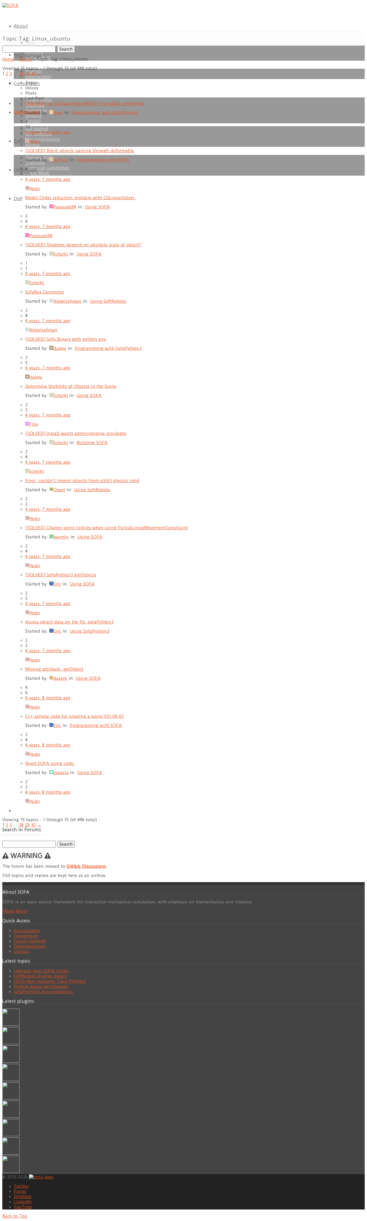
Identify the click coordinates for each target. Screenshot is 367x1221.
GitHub (33, 144)
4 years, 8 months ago (48, 697)
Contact (33, 120)
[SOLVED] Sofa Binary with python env (65, 339)
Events (21, 141)
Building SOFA (92, 442)
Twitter (21, 1186)
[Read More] (15, 911)
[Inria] (41, 1176)
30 (33, 73)
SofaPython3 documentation (43, 991)
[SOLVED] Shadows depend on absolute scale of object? (83, 244)
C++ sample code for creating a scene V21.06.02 (74, 716)
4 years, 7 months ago (48, 179)
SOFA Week (37, 173)
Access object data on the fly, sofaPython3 (69, 622)
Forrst (20, 1191)
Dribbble (23, 1196)
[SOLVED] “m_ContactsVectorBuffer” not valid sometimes (84, 103)
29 (27, 73)
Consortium (26, 935)
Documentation (30, 946)
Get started (36, 128)
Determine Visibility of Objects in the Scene (70, 386)
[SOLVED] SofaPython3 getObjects (60, 574)
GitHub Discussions (86, 866)
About (21, 26)
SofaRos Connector (44, 292)
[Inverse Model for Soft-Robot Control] (10, 1171)
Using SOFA (97, 207)
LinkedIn (23, 1201)
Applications (28, 54)
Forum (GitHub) (30, 941)
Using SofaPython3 (89, 631)
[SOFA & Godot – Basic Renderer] (10, 1116)
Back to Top (14, 1216)
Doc (18, 198)
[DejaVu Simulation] (10, 1042)
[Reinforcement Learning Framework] (10, 1134)
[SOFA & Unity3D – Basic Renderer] (10, 1098)
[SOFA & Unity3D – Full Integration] (10, 1079)
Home (8, 59)
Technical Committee (47, 167)
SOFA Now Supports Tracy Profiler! (50, 981)
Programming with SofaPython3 (104, 112)
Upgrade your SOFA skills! (41, 971)
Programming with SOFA (103, 159)
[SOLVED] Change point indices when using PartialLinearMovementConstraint (106, 527)
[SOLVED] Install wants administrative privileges (75, 433)
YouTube (23, 1207)
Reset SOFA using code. (50, 763)
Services (33, 115)
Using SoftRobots (108, 301)
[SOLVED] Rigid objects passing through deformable (79, 150)
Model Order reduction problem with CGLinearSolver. (80, 197)
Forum (25, 59)
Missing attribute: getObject (54, 669)
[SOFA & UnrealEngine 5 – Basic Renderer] (10, 1061)
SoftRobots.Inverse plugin (40, 976)
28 (21, 73)
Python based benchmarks (41, 986)
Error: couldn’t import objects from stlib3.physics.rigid (82, 480)
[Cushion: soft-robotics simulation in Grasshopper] (10, 1024)
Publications (38, 76)
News (30, 42)
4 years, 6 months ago (48, 132)
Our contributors (42, 139)
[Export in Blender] (10, 1153)
